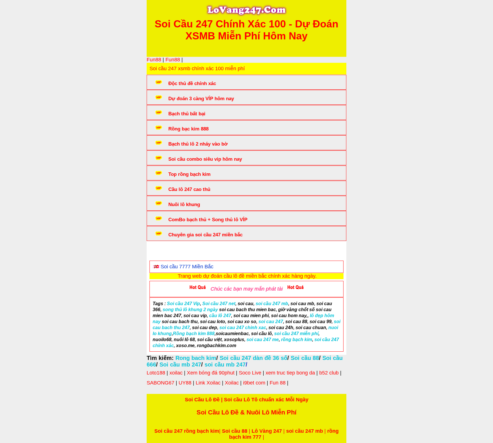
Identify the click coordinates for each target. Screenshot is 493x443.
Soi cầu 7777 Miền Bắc (187, 266)
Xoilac (232, 383)
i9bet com (254, 383)
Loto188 (156, 373)
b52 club (329, 373)
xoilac (176, 373)
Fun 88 (278, 383)
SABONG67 (160, 383)
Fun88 (154, 60)
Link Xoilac (208, 383)
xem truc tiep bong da (290, 373)
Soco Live (250, 373)
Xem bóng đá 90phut (211, 373)
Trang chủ (167, 252)
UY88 (185, 383)
